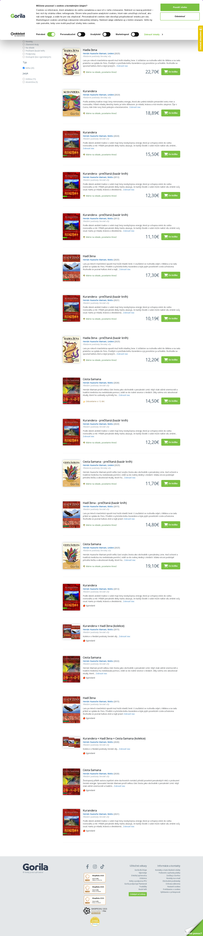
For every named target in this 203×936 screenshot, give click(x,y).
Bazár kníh (143, 889)
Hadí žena (89, 256)
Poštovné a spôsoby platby (169, 873)
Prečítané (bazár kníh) (35, 50)
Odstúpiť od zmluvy (137, 894)
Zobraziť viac (122, 66)
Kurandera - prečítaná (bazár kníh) (105, 173)
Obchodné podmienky (171, 881)
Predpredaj (30, 54)
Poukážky (143, 886)
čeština (31, 79)
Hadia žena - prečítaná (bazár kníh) (105, 338)
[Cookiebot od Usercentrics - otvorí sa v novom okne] (18, 34)
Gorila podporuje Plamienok (135, 884)
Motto (110, 136)
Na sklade (30, 47)
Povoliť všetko (180, 7)
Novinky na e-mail (173, 878)
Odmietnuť (180, 16)
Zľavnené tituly (32, 44)
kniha (30, 68)
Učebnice (143, 878)
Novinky (29, 41)
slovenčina (32, 82)
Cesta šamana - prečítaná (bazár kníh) (107, 461)
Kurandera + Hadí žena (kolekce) (103, 626)
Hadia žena (90, 50)
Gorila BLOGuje (141, 870)
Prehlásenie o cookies (171, 889)
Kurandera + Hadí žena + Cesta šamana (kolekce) (114, 738)
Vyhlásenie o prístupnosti (170, 892)
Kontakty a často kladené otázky (167, 870)
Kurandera (90, 91)
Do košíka (172, 71)
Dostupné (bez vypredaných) (38, 57)
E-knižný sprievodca (139, 875)
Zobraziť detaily (152, 34)
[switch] (81, 34)
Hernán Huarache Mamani (94, 53)
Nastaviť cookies (173, 886)
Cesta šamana (92, 379)
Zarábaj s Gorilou (173, 875)
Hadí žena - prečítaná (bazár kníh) (105, 503)
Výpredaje (143, 873)
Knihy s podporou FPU (138, 881)
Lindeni (110, 53)
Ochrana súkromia (173, 884)
